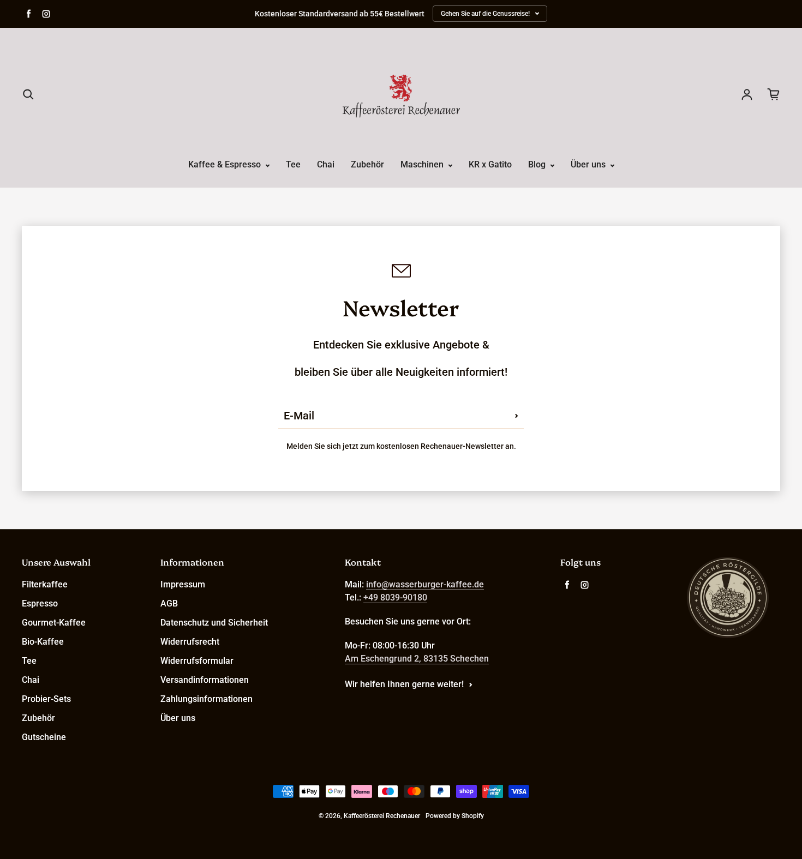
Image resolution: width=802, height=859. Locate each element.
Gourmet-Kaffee (54, 622)
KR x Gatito (490, 164)
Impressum (182, 584)
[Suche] (28, 94)
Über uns (589, 164)
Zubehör (367, 164)
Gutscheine (44, 737)
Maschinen (423, 164)
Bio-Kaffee (43, 641)
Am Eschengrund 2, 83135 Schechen (417, 658)
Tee (293, 164)
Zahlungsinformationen (206, 699)
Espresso (40, 603)
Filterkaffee (45, 584)
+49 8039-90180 (395, 597)
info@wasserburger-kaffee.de (425, 584)
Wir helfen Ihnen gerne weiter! (404, 684)
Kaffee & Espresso (225, 164)
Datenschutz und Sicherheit (214, 622)
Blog (538, 164)
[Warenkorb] (773, 94)
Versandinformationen (204, 680)
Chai (325, 164)
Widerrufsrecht (189, 641)
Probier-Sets (46, 699)
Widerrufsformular (197, 661)
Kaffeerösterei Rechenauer (382, 816)
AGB (169, 603)
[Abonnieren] (516, 415)
